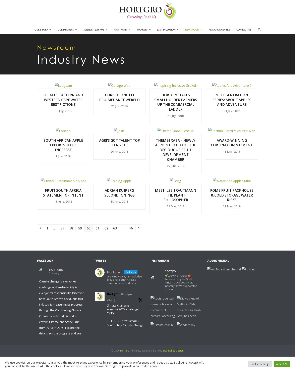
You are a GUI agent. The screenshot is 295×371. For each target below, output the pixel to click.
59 (81, 228)
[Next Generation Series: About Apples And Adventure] (231, 85)
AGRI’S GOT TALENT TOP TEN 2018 (119, 143)
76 (132, 228)
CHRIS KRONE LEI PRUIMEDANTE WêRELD (119, 97)
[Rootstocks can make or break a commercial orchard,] (163, 308)
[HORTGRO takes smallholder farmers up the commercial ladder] (175, 85)
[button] (259, 29)
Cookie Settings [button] (259, 364)
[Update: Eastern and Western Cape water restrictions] (63, 85)
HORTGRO (56, 270)
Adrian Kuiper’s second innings (119, 193)
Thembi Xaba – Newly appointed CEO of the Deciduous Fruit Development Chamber (175, 150)
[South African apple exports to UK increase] (63, 130)
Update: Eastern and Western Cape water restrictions (63, 100)
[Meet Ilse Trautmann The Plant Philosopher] (175, 180)
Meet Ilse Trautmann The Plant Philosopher (175, 195)
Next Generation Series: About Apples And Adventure (232, 100)
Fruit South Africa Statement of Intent (63, 193)
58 (72, 228)
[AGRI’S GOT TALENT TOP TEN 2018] (119, 130)
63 (116, 228)
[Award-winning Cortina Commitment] (231, 130)
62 (107, 228)
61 (99, 228)
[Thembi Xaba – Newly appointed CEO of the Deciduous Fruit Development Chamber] (176, 130)
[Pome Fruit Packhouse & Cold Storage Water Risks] (232, 180)
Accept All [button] (282, 364)
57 (64, 228)
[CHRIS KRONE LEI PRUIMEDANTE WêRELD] (119, 85)
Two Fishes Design (173, 350)
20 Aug (111, 300)
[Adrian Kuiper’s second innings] (119, 180)
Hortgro (112, 294)
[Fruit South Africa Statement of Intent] (63, 180)
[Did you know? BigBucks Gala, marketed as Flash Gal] (189, 308)
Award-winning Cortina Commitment (232, 143)
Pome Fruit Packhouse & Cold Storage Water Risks (231, 195)
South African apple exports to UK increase (63, 145)
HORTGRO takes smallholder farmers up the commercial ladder (175, 102)
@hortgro (126, 294)
